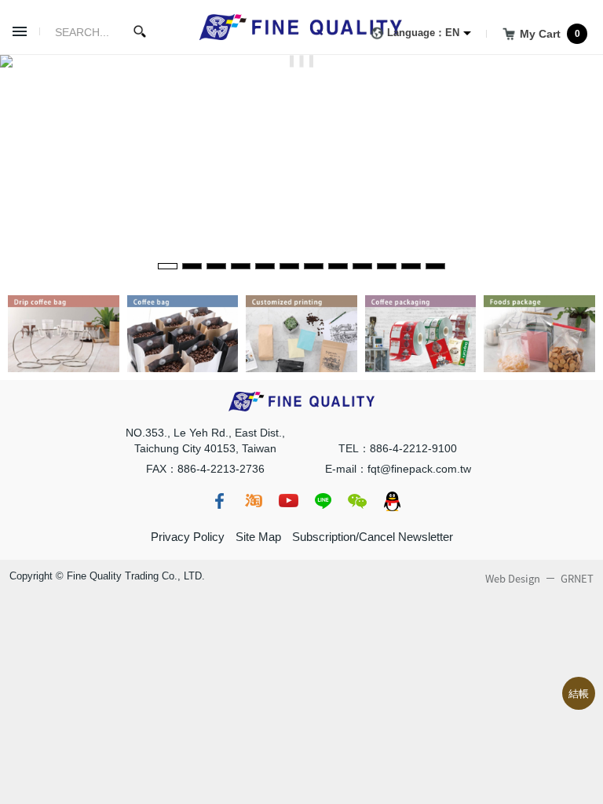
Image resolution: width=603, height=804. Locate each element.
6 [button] (289, 266)
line (322, 501)
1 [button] (167, 266)
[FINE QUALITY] (301, 27)
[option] (301, 61)
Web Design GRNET (539, 579)
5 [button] (265, 266)
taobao (253, 501)
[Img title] (63, 303)
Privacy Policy (188, 536)
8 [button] (338, 266)
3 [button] (216, 266)
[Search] (140, 31)
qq (391, 501)
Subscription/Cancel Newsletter (372, 536)
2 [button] (192, 266)
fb (219, 501)
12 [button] (435, 266)
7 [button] (313, 266)
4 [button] (240, 266)
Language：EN (423, 32)
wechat (357, 501)
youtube (288, 501)
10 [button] (387, 266)
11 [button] (411, 266)
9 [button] (362, 266)
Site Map (258, 536)
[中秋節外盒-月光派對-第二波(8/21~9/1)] (301, 61)
